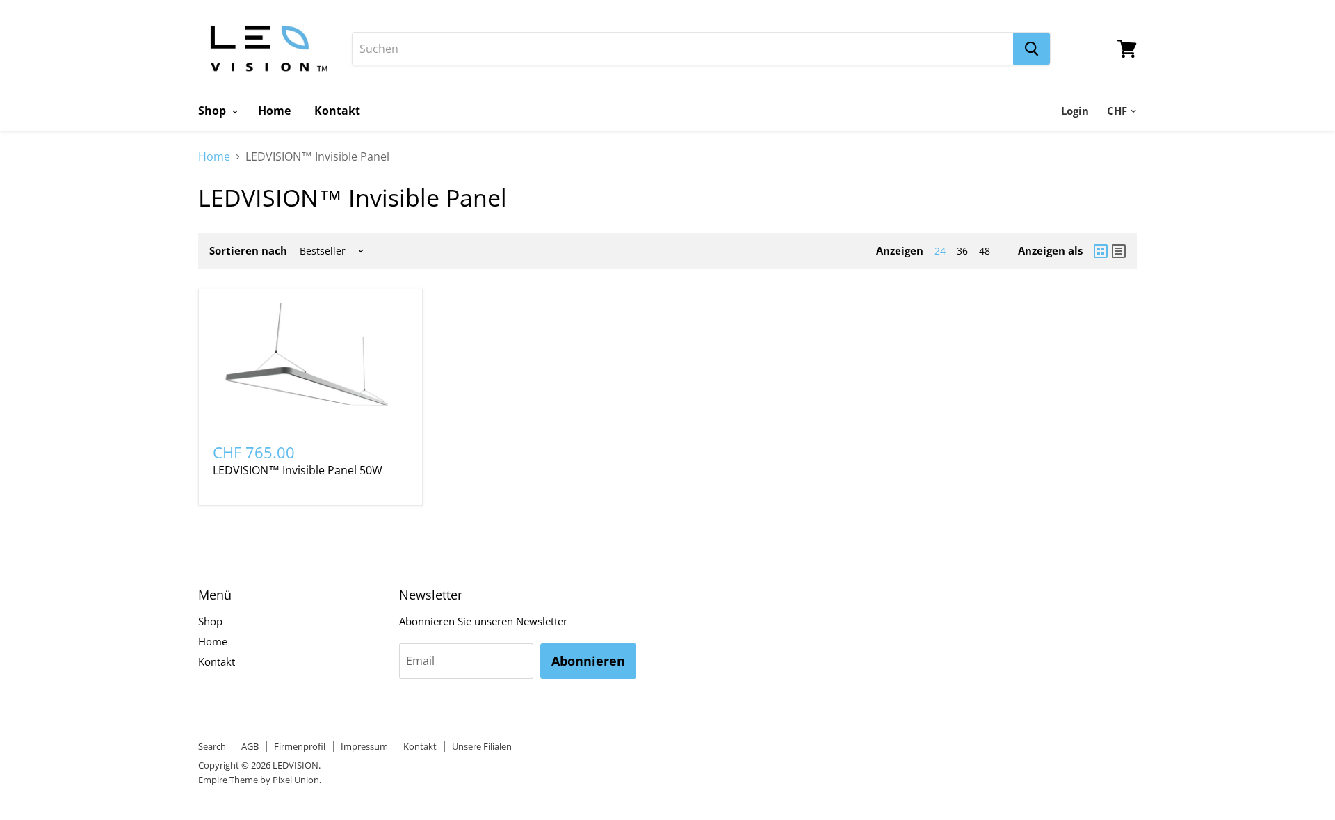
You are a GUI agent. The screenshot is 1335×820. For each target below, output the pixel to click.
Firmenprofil (299, 746)
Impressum (364, 746)
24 (940, 250)
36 (962, 250)
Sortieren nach (248, 251)
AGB (250, 746)
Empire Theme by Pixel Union (258, 779)
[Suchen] (1031, 49)
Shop (213, 110)
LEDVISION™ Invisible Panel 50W (297, 470)
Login (1075, 111)
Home (274, 110)
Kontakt (337, 110)
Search (212, 746)
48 (984, 250)
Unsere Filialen (482, 746)
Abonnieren (588, 660)
